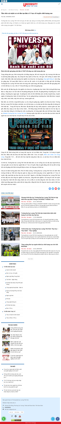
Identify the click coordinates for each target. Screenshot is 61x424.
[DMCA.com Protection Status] (16, 420)
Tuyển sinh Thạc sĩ (9, 311)
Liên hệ (11, 412)
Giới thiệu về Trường (13, 9)
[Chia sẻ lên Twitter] (53, 189)
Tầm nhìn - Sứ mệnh (24, 9)
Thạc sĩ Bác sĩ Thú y (11, 318)
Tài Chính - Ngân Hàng (11, 279)
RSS (22, 412)
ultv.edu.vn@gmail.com (10, 409)
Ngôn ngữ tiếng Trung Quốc (13, 276)
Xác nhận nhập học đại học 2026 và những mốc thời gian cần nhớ (16, 336)
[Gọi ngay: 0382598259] (4, 419)
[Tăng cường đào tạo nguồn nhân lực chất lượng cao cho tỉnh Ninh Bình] (10, 249)
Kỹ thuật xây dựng (10, 305)
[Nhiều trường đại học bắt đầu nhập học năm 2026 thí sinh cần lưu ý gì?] (6, 350)
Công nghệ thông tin (11, 302)
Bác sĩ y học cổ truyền (11, 273)
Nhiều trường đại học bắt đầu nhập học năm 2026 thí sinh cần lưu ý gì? (16, 350)
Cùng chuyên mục (7, 193)
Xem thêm (30, 258)
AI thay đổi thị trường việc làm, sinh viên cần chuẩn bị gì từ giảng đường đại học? (13, 375)
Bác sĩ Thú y (9, 308)
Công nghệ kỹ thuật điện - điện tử (14, 287)
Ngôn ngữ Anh (9, 295)
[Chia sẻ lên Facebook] (50, 189)
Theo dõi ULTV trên (48, 17)
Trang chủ (4, 9)
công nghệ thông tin (48, 79)
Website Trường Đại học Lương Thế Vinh (14, 113)
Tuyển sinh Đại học (9, 266)
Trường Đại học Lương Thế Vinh (20, 400)
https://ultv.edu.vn (11, 402)
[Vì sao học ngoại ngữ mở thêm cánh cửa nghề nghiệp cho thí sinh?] (6, 357)
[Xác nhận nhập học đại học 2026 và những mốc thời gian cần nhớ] (6, 336)
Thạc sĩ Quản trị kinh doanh (13, 314)
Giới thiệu (17, 412)
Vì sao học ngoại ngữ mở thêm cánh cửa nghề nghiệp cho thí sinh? (16, 357)
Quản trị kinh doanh (11, 270)
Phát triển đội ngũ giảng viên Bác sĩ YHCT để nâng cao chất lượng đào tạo (20, 33)
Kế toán (8, 298)
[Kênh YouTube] (56, 189)
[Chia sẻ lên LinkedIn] (59, 189)
